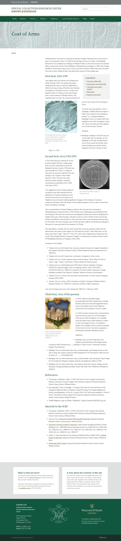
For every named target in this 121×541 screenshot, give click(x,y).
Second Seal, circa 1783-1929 (96, 84)
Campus (23, 19)
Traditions (53, 19)
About (92, 19)
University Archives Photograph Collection (74, 419)
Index (85, 19)
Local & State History (70, 19)
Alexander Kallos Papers (58, 443)
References (90, 92)
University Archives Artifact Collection (63, 425)
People (43, 19)
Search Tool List (34, 478)
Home (14, 19)
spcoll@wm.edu (25, 488)
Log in (104, 537)
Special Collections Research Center (36, 10)
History (33, 19)
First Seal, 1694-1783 (94, 81)
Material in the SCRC (94, 95)
